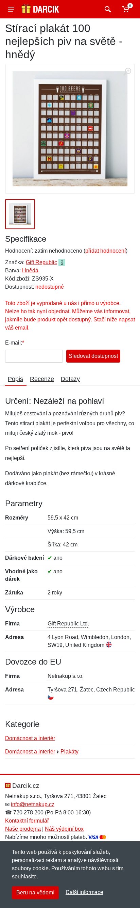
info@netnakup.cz (32, 804)
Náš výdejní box (64, 829)
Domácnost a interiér (30, 738)
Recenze (42, 379)
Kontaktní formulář (27, 821)
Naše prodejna (23, 829)
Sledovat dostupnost (93, 356)
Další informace (84, 892)
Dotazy (70, 379)
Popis (15, 379)
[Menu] (11, 9)
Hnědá (30, 270)
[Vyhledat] (107, 9)
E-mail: (13, 343)
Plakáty (69, 751)
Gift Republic (41, 262)
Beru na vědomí (35, 892)
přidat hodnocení (105, 251)
